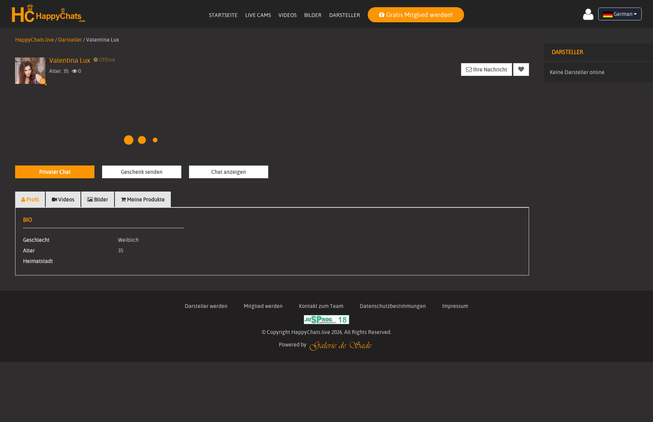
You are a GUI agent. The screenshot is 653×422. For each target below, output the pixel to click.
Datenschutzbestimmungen (393, 306)
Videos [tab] (65, 199)
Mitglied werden (263, 306)
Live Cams (258, 15)
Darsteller (344, 15)
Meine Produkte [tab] (145, 199)
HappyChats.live (34, 39)
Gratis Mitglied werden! (419, 15)
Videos (288, 15)
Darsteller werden (206, 306)
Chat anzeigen (228, 171)
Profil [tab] (32, 199)
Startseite (223, 15)
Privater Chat (55, 171)
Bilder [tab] (100, 199)
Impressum (455, 306)
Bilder (313, 15)
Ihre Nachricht (489, 69)
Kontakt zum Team (321, 306)
